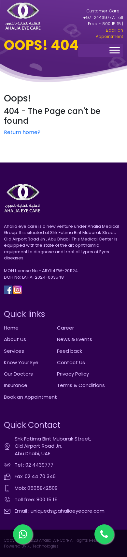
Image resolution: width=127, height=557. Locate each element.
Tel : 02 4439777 (34, 464)
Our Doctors (18, 373)
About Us (15, 339)
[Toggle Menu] (114, 50)
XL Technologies (42, 546)
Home (11, 327)
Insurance (15, 385)
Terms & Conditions (81, 385)
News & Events (74, 339)
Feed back (69, 351)
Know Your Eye (21, 362)
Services (14, 351)
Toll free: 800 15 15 (36, 499)
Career (65, 327)
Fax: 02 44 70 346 (35, 476)
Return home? (22, 132)
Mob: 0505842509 (36, 488)
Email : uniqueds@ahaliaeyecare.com (60, 510)
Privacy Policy (73, 373)
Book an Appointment (109, 33)
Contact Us (71, 362)
